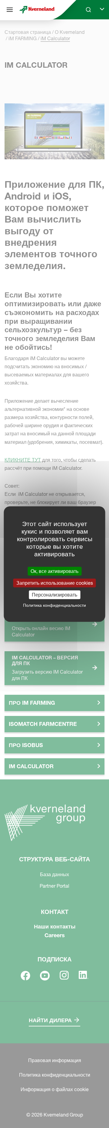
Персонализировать (54, 595)
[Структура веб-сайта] (9, 9)
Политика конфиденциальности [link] (54, 605)
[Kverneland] (36, 10)
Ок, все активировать (54, 571)
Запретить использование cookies (54, 583)
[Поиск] (84, 32)
